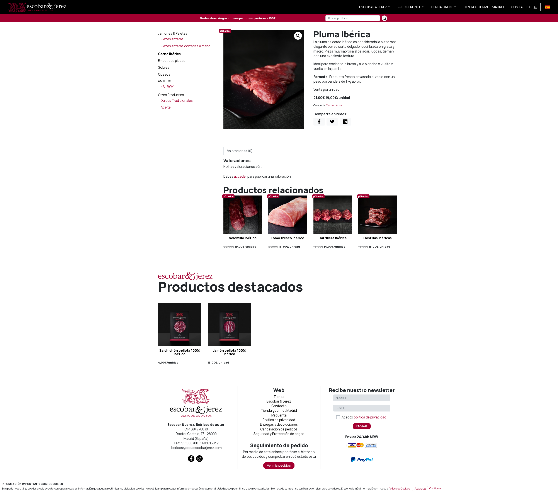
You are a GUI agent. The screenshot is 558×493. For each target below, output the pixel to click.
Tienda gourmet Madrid (483, 7)
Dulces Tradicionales (177, 100)
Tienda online (441, 7)
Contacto (520, 7)
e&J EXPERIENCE (409, 7)
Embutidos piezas (171, 60)
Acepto (364, 417)
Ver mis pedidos (279, 465)
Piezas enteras (172, 39)
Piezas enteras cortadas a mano (186, 46)
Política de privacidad (279, 420)
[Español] (547, 7)
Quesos (164, 74)
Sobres (163, 67)
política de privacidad (370, 417)
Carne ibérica (169, 54)
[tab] (239, 151)
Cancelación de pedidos (279, 429)
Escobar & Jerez (373, 7)
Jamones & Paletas (172, 33)
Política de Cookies (399, 488)
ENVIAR (361, 426)
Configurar (436, 488)
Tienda (279, 396)
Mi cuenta (279, 415)
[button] (298, 36)
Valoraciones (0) (239, 151)
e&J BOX (164, 81)
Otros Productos (171, 95)
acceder (240, 176)
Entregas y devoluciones (279, 424)
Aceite (166, 107)
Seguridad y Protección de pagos (279, 434)
